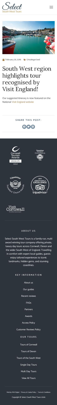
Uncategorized (33, 60)
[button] (51, 7)
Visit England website (23, 102)
